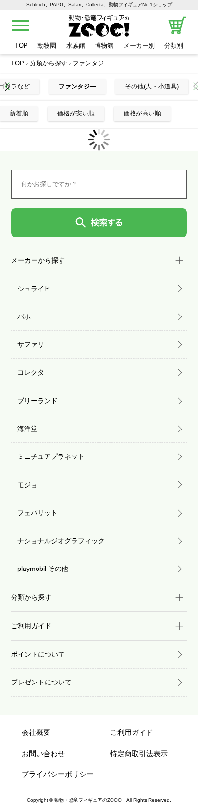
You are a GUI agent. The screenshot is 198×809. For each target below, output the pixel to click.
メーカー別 (139, 45)
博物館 (104, 45)
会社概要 (36, 732)
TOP (21, 45)
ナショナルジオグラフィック (61, 540)
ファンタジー (91, 63)
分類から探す (48, 63)
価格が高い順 (142, 113)
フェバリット (37, 513)
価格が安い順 (76, 113)
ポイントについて (38, 654)
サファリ (30, 344)
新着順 (19, 113)
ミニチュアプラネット (51, 456)
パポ (24, 316)
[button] (7, 86)
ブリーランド (37, 400)
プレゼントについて (41, 682)
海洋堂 (27, 428)
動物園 (46, 45)
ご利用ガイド (131, 732)
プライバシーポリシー (58, 774)
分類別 (173, 45)
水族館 (75, 45)
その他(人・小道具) (152, 86)
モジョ (27, 485)
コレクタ (30, 372)
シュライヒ (34, 288)
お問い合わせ (43, 753)
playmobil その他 (42, 568)
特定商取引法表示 (139, 753)
